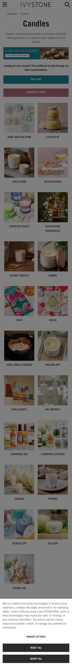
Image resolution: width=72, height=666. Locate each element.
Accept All (36, 658)
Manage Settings (36, 636)
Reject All (36, 647)
